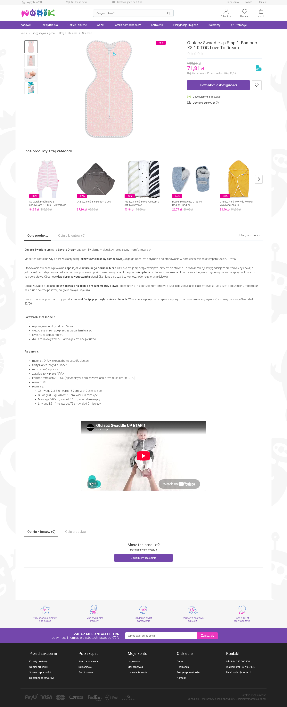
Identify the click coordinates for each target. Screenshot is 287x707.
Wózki (100, 25)
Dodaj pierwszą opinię (143, 557)
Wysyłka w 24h (35, 2)
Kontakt (262, 2)
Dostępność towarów (41, 677)
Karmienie (157, 25)
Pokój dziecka (49, 25)
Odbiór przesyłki (38, 666)
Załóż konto (233, 2)
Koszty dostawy (38, 661)
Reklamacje (85, 666)
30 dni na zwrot (79, 2)
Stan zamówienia (88, 661)
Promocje (240, 25)
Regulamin (183, 666)
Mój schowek (135, 666)
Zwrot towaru (86, 672)
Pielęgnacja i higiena (185, 25)
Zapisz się (207, 635)
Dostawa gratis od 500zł (129, 2)
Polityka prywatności (188, 672)
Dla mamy (214, 25)
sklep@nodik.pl (242, 672)
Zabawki (25, 25)
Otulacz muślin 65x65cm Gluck (94, 201)
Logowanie (134, 661)
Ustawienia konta (137, 672)
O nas (180, 661)
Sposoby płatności (40, 672)
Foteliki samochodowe (127, 25)
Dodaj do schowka (257, 85)
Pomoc (248, 2)
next (259, 179)
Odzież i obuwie (77, 25)
